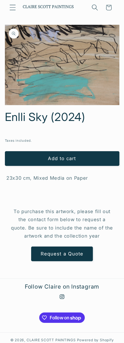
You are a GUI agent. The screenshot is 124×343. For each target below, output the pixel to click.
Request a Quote (62, 254)
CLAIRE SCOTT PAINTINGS (51, 340)
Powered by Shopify (95, 340)
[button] (13, 7)
